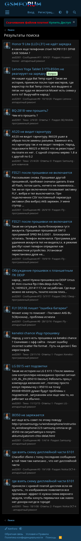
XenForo (12, 528)
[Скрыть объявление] (73, 22)
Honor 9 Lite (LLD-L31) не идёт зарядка (41, 44)
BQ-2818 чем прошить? (30, 110)
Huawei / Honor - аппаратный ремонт (41, 59)
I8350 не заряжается (28, 415)
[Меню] (7, 12)
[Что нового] (67, 12)
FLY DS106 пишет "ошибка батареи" (40, 308)
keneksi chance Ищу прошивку (36, 333)
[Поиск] (74, 12)
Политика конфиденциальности (24, 537)
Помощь (51, 537)
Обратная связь (14, 534)
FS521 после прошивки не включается (42, 172)
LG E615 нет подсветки (29, 366)
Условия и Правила (37, 534)
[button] (60, 12)
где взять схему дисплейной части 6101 (43, 452)
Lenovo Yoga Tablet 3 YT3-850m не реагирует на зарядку (38, 71)
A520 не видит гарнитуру (31, 131)
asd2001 (16, 57)
